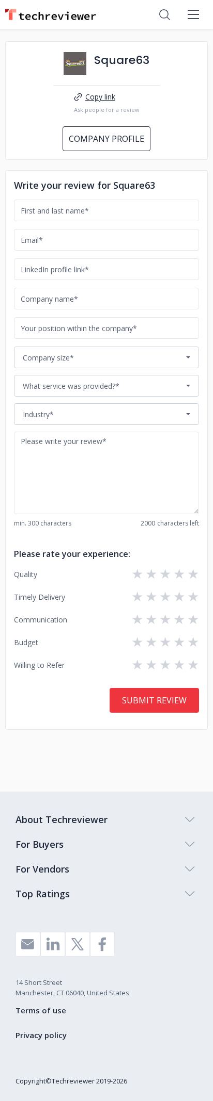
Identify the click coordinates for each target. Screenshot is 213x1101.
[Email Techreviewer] (28, 944)
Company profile (106, 138)
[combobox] (106, 357)
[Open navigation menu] (193, 14)
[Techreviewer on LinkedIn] (52, 944)
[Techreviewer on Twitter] (77, 944)
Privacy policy (41, 1035)
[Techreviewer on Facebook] (102, 944)
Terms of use (41, 1010)
